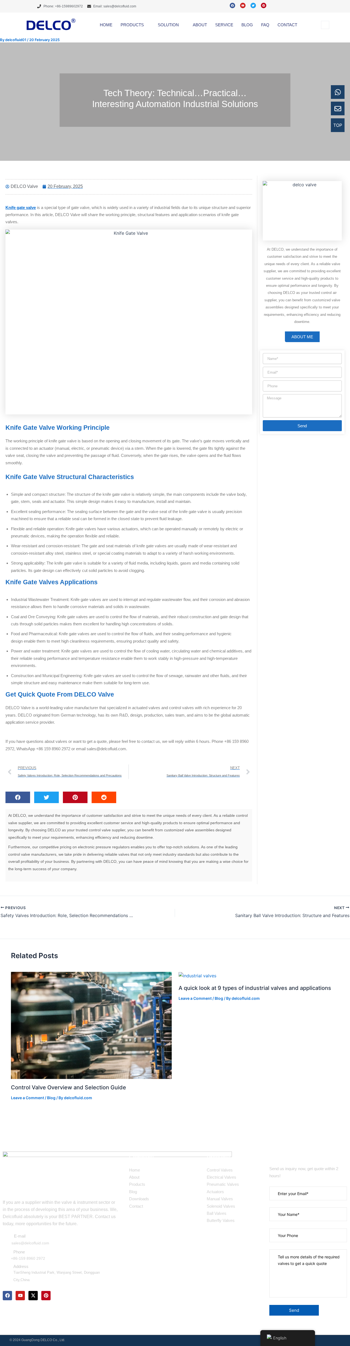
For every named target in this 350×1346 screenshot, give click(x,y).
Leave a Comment (27, 1097)
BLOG (247, 24)
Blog (51, 1097)
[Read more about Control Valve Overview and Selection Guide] (91, 1025)
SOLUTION (168, 24)
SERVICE (224, 24)
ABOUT (200, 24)
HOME (106, 24)
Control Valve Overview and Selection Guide (68, 1087)
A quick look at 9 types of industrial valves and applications (255, 988)
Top (337, 125)
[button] (325, 25)
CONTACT (287, 24)
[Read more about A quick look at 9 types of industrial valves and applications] (197, 975)
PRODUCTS (132, 24)
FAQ (265, 24)
